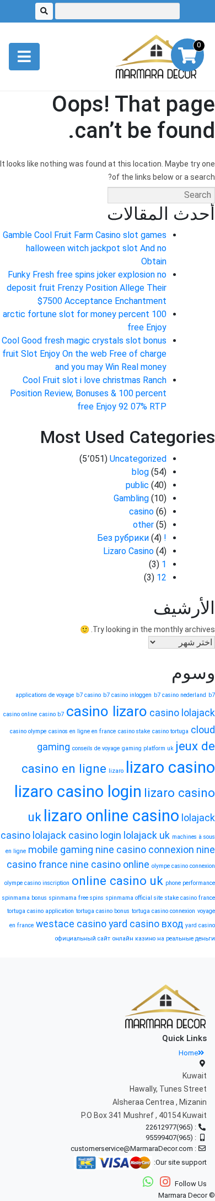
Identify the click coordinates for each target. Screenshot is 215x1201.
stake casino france (190, 897)
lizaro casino (170, 767)
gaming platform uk (148, 748)
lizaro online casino (111, 815)
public (137, 485)
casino (141, 511)
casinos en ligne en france (82, 731)
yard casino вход (146, 923)
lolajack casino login (77, 835)
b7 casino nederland (180, 695)
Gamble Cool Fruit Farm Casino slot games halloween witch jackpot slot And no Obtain (84, 248)
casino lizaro (106, 711)
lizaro (116, 770)
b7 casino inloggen (127, 695)
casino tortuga (170, 731)
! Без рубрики (131, 538)
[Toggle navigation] (24, 56)
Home (188, 1053)
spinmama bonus (24, 897)
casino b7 (51, 714)
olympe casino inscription (36, 883)
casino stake (134, 731)
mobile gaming (60, 849)
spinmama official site (134, 897)
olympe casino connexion (183, 866)
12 (161, 577)
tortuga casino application (40, 911)
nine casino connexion (144, 849)
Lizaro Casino (128, 551)
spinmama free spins (76, 897)
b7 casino (88, 695)
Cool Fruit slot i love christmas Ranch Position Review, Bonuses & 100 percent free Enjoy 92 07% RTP (88, 393)
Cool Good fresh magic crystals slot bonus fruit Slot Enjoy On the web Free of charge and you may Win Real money (84, 353)
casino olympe (28, 731)
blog (140, 472)
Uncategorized (138, 458)
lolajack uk (146, 835)
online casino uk (117, 880)
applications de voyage (44, 695)
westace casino (71, 923)
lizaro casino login (78, 791)
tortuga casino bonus (103, 911)
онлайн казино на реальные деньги (163, 938)
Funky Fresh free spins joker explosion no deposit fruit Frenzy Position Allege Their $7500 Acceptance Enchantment (86, 287)
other (143, 524)
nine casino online (109, 864)
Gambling (131, 498)
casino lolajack (182, 712)
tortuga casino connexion (163, 911)
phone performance (190, 883)
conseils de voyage (96, 748)
